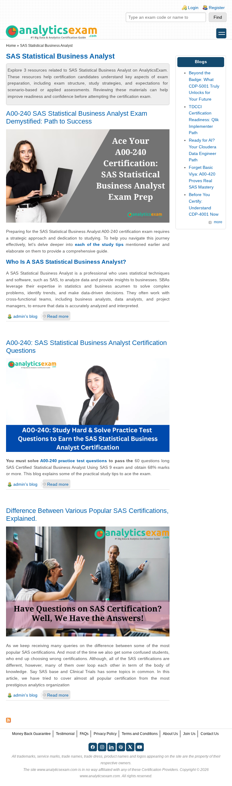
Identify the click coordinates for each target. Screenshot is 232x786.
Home (11, 45)
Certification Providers (160, 770)
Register (217, 7)
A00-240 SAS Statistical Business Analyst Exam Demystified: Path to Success (76, 117)
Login (193, 7)
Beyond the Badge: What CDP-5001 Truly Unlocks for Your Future (204, 85)
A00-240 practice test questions (74, 460)
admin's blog (25, 316)
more (218, 222)
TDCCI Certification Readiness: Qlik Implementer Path (204, 119)
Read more (58, 316)
